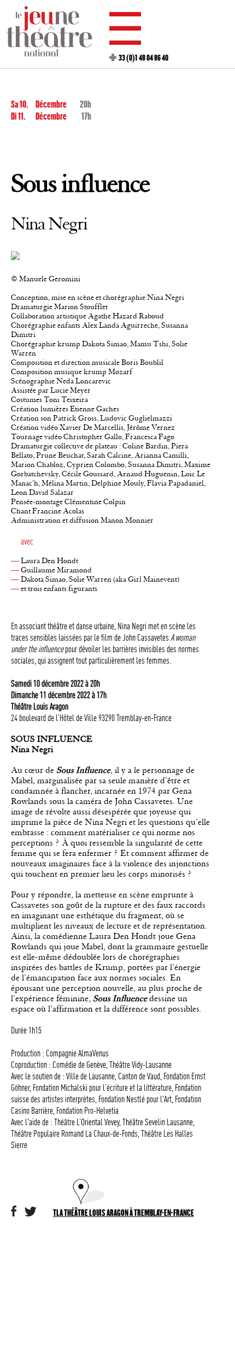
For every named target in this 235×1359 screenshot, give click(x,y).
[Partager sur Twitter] (31, 1214)
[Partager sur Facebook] (13, 1214)
